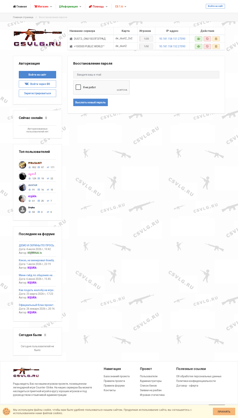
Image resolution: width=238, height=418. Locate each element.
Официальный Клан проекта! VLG (40, 304)
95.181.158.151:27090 (172, 38)
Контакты (110, 390)
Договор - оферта (187, 385)
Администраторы (151, 380)
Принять (224, 411)
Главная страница (23, 17)
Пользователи (148, 376)
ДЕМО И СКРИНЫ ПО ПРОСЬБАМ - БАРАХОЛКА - (49, 245)
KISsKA (32, 267)
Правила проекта (114, 380)
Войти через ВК (39, 83)
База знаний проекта (117, 376)
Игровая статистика (152, 394)
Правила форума (114, 385)
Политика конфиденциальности (196, 380)
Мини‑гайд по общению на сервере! (41, 275)
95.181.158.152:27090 (172, 46)
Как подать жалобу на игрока (38, 290)
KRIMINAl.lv (35, 252)
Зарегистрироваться (37, 93)
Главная (21, 6)
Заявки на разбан (151, 390)
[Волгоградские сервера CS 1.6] (37, 37)
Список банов (148, 385)
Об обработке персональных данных (198, 376)
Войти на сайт (215, 6)
